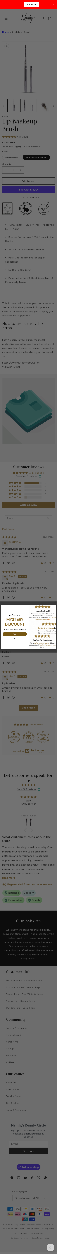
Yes (14, 634)
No (15, 639)
